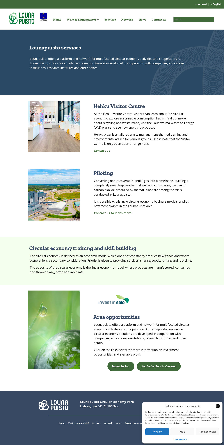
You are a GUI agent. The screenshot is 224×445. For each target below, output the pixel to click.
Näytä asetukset (207, 431)
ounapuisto (82, 423)
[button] (217, 406)
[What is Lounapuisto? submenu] (98, 19)
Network (108, 423)
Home (61, 423)
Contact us (102, 151)
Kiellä (182, 431)
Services (96, 423)
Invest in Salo (121, 366)
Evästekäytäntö (181, 439)
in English (215, 4)
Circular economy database (138, 423)
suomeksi (201, 4)
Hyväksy (157, 431)
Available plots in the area (158, 366)
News (118, 423)
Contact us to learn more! (113, 213)
